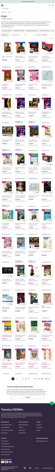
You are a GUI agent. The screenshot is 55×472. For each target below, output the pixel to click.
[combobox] (27, 8)
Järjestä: (39, 35)
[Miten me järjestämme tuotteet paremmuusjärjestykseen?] (35, 35)
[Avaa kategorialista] (52, 5)
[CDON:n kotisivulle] (2, 5)
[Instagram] (25, 468)
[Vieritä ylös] (51, 403)
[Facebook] (30, 468)
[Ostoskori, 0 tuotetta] (49, 5)
